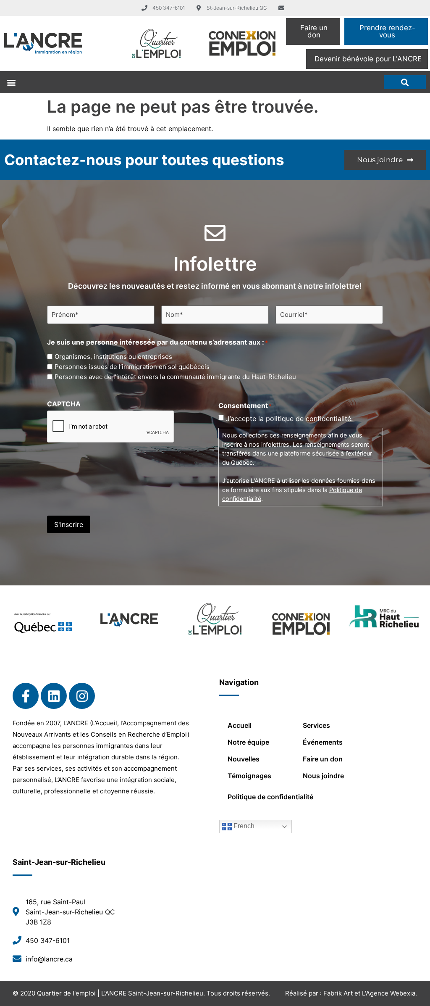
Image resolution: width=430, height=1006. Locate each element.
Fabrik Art (338, 993)
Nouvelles (244, 759)
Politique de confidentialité (270, 797)
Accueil (240, 725)
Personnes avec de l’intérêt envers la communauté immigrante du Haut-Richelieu (175, 377)
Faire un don (323, 759)
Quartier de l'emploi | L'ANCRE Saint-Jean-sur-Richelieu (120, 993)
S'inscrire (68, 524)
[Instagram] (82, 696)
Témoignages (249, 776)
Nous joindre (323, 776)
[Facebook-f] (26, 696)
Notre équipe (248, 742)
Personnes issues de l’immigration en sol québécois (132, 366)
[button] (11, 82)
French (243, 826)
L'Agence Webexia (388, 993)
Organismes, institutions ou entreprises (113, 356)
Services (316, 725)
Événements (323, 742)
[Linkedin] (54, 696)
